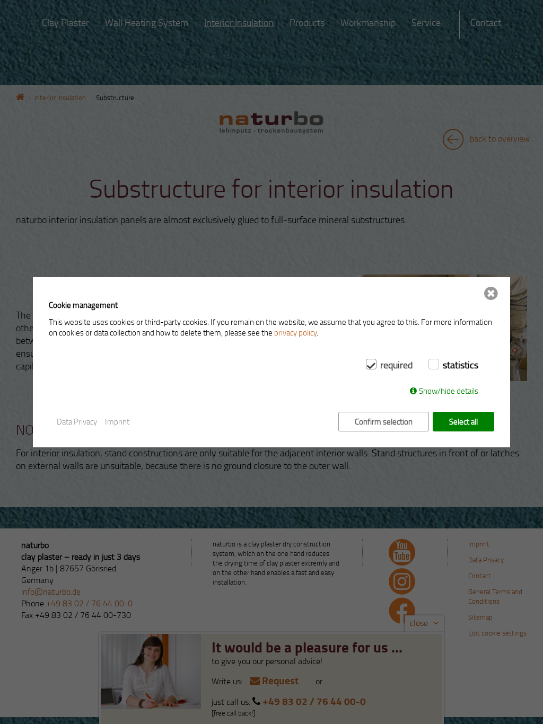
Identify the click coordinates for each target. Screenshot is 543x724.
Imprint (117, 421)
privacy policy (295, 332)
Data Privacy (77, 421)
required (396, 364)
